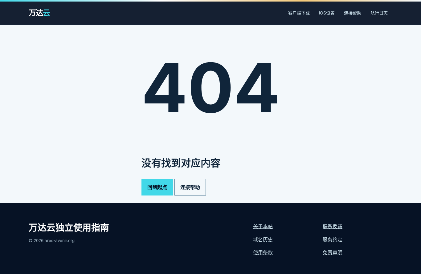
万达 (39, 12)
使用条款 (263, 252)
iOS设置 (327, 12)
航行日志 (379, 12)
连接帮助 (352, 12)
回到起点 (157, 187)
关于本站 (263, 226)
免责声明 (332, 252)
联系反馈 (332, 226)
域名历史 (263, 239)
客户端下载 (299, 12)
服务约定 (332, 239)
